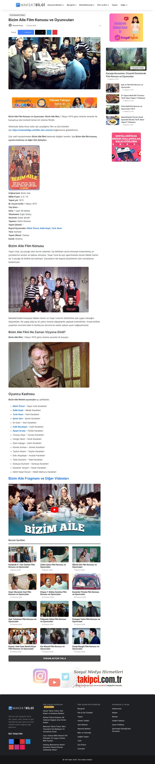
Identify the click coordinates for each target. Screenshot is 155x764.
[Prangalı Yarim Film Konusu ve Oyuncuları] (86, 609)
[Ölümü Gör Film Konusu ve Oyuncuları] (86, 554)
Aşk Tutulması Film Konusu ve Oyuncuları (22, 620)
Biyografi (71, 5)
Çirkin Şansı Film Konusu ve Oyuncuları (53, 565)
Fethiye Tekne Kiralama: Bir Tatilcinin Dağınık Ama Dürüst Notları (54, 719)
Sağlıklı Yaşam (83, 737)
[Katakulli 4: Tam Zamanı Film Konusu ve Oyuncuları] (22, 554)
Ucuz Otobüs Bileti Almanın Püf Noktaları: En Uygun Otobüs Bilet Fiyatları (55, 738)
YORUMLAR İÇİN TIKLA (54, 658)
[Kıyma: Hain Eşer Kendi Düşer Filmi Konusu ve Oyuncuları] (22, 636)
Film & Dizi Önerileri (85, 713)
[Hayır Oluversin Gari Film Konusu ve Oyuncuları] (22, 582)
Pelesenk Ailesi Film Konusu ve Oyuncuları (53, 620)
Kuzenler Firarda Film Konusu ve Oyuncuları (85, 593)
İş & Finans (82, 745)
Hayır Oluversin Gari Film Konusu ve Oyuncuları (19, 593)
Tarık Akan (56, 228)
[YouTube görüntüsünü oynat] (54, 510)
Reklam (115, 717)
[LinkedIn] (49, 32)
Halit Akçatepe (20, 427)
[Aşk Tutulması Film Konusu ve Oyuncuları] (22, 609)
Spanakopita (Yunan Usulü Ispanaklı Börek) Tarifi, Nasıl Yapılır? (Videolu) (132, 119)
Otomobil (81, 749)
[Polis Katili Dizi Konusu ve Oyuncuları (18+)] (112, 109)
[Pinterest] (54, 32)
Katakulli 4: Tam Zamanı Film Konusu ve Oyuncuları (21, 565)
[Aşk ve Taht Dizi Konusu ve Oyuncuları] (112, 88)
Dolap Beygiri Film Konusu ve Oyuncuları (85, 647)
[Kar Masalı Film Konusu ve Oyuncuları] (54, 636)
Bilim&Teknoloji (86, 5)
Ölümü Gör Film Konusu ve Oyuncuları (84, 565)
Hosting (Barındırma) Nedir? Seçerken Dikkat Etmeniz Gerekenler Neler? (54, 747)
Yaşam (114, 5)
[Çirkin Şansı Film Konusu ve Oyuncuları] (54, 554)
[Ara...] (131, 5)
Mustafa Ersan (18, 25)
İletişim (114, 713)
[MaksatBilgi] (31, 4)
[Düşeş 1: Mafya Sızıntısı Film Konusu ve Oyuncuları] (54, 582)
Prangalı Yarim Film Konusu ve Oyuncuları (86, 620)
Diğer (123, 5)
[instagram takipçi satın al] (77, 677)
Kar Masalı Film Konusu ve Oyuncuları (52, 647)
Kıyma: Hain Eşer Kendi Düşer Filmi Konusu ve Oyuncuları (22, 647)
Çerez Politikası (118, 725)
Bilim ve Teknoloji (84, 733)
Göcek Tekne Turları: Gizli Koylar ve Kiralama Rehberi (53, 712)
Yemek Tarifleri (83, 721)
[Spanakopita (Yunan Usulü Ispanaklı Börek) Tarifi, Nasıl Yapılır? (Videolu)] (112, 120)
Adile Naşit (45, 228)
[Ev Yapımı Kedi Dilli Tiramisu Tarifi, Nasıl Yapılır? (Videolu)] (112, 98)
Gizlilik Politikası (118, 721)
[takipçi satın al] (54, 102)
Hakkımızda (116, 709)
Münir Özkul (33, 228)
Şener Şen (18, 418)
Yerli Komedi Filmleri (17, 15)
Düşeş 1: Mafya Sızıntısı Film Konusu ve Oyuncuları (53, 593)
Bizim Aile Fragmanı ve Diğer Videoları (38, 478)
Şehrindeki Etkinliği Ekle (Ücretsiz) (121, 730)
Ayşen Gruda (19, 431)
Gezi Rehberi (83, 725)
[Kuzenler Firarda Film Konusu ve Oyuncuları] (86, 582)
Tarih (79, 741)
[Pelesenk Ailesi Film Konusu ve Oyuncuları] (54, 609)
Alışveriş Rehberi (54, 5)
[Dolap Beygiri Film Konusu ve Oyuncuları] (86, 636)
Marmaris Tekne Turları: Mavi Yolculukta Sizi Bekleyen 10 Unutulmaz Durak (54, 729)
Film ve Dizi (102, 5)
